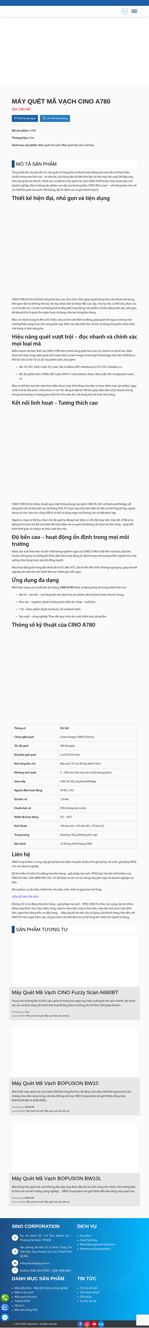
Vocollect (85, 1235)
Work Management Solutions (97, 1244)
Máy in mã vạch (24, 1292)
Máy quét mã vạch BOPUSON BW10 (55, 1083)
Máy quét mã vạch (50, 145)
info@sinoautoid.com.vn (35, 1263)
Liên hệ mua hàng (56, 118)
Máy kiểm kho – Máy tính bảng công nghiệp (41, 1288)
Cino (31, 138)
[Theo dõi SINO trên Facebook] (80, 1324)
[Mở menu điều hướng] (134, 11)
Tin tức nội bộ (88, 1301)
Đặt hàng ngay (26, 118)
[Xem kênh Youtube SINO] (94, 1324)
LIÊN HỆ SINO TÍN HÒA (25, 897)
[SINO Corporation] (53, 11)
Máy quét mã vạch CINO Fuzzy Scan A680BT (65, 992)
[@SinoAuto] (5, 1318)
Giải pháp (86, 1296)
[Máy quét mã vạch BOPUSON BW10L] (74, 1147)
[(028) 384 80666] (5, 1298)
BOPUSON (29, 1107)
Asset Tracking (88, 1240)
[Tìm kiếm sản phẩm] (124, 11)
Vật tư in (19, 1305)
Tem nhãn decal (89, 1292)
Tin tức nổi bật (88, 1288)
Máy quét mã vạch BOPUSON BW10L (56, 1178)
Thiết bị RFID (22, 1301)
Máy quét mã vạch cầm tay (78, 145)
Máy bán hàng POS (26, 1310)
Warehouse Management (95, 1249)
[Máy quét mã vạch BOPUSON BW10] (74, 1052)
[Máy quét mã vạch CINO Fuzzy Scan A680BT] (74, 961)
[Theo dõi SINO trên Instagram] (87, 1324)
